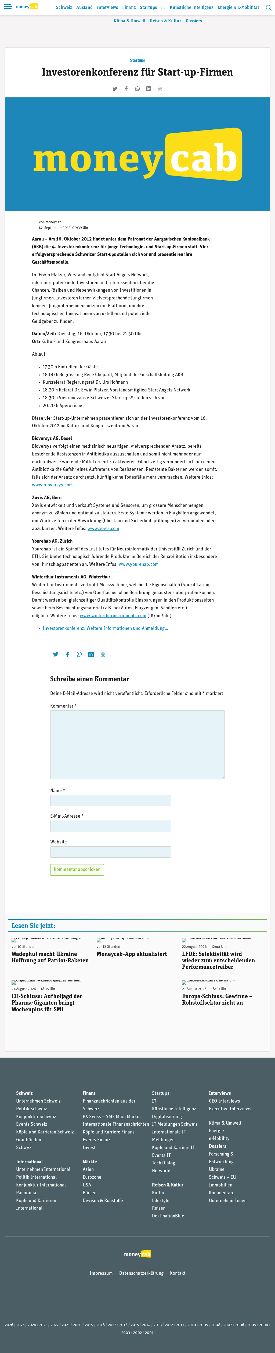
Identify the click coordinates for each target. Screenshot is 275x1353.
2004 (263, 1325)
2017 (112, 1325)
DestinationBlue (168, 1216)
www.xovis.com (103, 529)
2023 (43, 1325)
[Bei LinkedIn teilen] (149, 89)
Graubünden (28, 1140)
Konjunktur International (41, 1185)
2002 (137, 1333)
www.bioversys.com (52, 485)
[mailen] (160, 89)
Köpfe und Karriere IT (173, 1148)
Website (58, 842)
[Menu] (8, 7)
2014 (146, 1325)
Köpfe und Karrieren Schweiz (45, 1132)
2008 (215, 1325)
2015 (135, 1325)
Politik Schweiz (31, 1109)
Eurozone (92, 1177)
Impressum (101, 1273)
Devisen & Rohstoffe (103, 1201)
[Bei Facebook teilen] (126, 89)
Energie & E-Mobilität (238, 7)
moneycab (53, 222)
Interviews (107, 7)
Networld (161, 1171)
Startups (148, 7)
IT (163, 7)
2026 (9, 1325)
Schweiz (64, 7)
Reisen (158, 1208)
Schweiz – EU (222, 1177)
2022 (54, 1325)
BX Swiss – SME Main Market (112, 1117)
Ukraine (217, 1169)
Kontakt (178, 1273)
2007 (227, 1325)
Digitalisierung (167, 1117)
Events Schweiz (31, 1124)
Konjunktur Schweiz (36, 1117)
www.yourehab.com (139, 564)
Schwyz (23, 1148)
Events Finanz (96, 1140)
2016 (123, 1325)
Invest (89, 1148)
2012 (169, 1325)
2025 (20, 1325)
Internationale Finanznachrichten (116, 1124)
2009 (203, 1325)
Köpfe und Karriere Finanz (109, 1132)
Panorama (26, 1193)
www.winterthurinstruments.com (113, 616)
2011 (180, 1325)
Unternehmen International (43, 1169)
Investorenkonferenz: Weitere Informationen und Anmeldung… (105, 628)
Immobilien (220, 1185)
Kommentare (221, 1193)
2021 (66, 1325)
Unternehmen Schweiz (38, 1101)
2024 (32, 1325)
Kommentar (63, 706)
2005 (251, 1325)
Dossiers (194, 21)
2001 (149, 1333)
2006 (239, 1325)
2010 (191, 1325)
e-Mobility (219, 1138)
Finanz (129, 7)
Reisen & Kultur (165, 21)
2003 (125, 1333)
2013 (158, 1325)
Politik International (36, 1177)
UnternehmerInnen (228, 1201)
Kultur (158, 1193)
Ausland (84, 7)
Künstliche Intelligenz (191, 7)
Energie (216, 1131)
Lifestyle (160, 1201)
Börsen (89, 1193)
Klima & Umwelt (130, 21)
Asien (88, 1169)
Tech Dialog (163, 1163)
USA (87, 1185)
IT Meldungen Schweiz (175, 1124)
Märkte (90, 1162)
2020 (77, 1325)
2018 (100, 1325)
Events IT (161, 1155)
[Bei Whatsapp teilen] (137, 89)
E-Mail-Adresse (67, 816)
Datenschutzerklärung (141, 1273)
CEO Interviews (224, 1101)
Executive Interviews (230, 1109)
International (29, 1162)
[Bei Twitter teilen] (115, 89)
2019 (89, 1325)
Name (57, 791)
